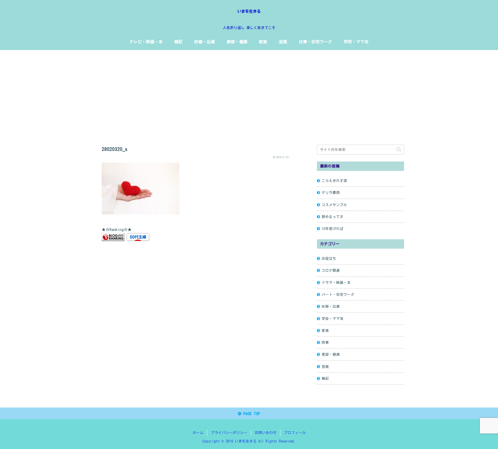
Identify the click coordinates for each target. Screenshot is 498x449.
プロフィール (295, 432)
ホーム (197, 432)
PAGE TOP (250, 414)
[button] (398, 149)
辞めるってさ (332, 217)
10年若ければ (332, 228)
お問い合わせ (265, 432)
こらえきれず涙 (334, 181)
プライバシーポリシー (229, 432)
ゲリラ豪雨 (331, 192)
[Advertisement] (249, 92)
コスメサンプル (334, 205)
